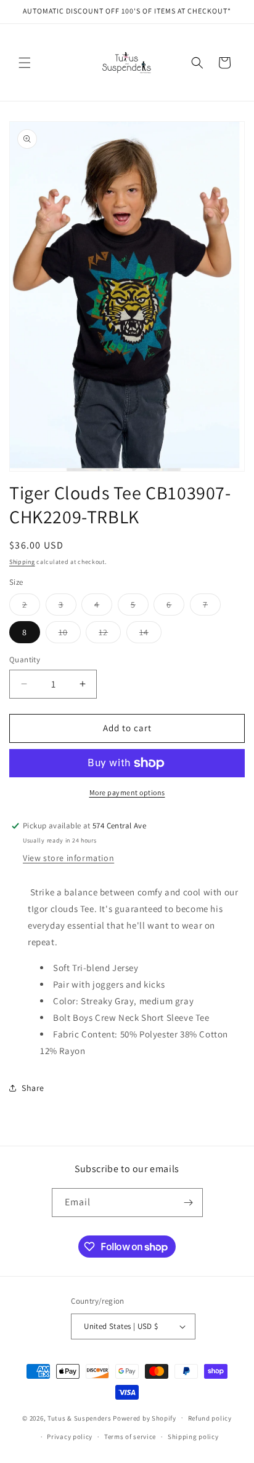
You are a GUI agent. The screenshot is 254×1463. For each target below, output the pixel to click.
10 (70, 634)
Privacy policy (69, 1436)
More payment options (127, 792)
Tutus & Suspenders (80, 1417)
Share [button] (33, 1087)
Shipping (22, 562)
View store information (68, 857)
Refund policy (210, 1418)
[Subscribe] (188, 1202)
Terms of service (130, 1436)
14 (150, 634)
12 (110, 634)
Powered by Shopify (144, 1417)
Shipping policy (193, 1436)
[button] (24, 62)
